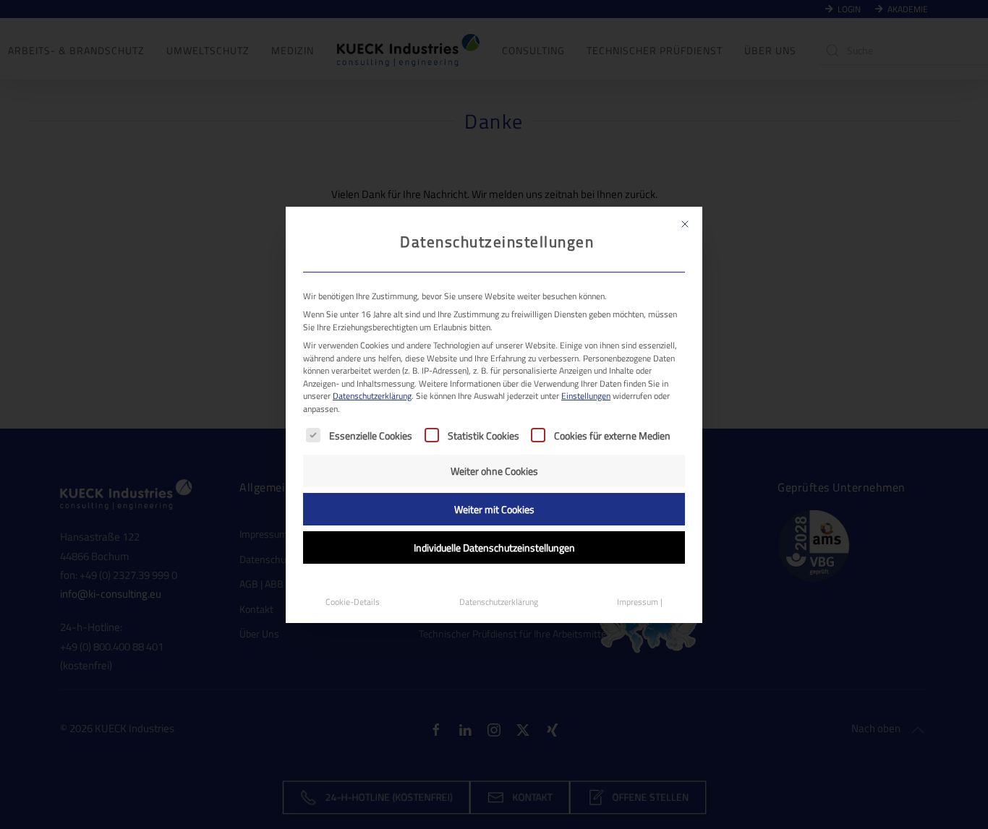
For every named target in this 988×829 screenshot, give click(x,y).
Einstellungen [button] (585, 396)
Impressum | (640, 602)
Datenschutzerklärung (372, 396)
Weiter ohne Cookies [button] (494, 470)
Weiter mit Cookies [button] (494, 509)
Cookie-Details (352, 602)
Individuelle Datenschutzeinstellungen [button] (494, 547)
